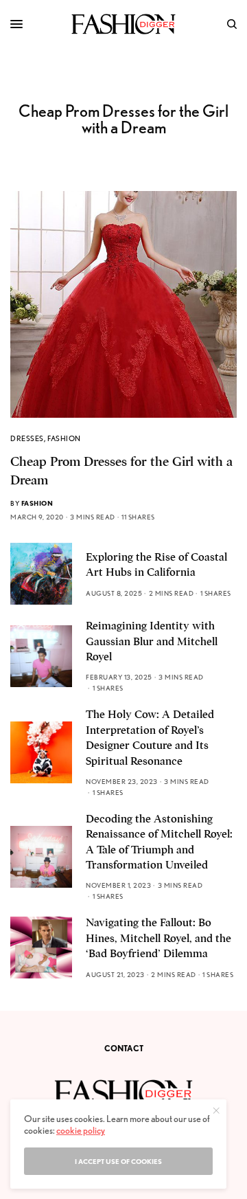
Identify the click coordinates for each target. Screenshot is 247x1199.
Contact (123, 1048)
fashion (37, 503)
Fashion (64, 438)
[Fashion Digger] (123, 24)
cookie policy (80, 1130)
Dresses (27, 438)
